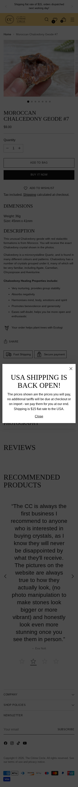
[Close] (71, 369)
